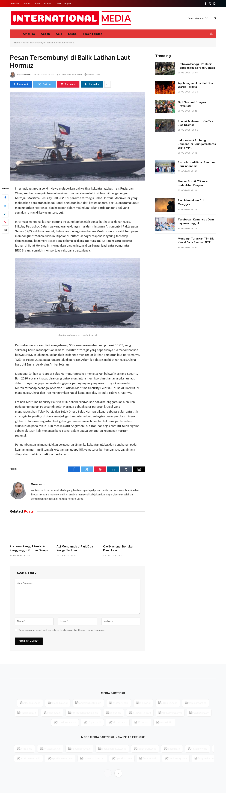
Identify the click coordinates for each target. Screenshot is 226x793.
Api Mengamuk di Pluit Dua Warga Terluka (74, 548)
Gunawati (25, 74)
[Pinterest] (5, 222)
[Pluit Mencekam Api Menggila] (165, 205)
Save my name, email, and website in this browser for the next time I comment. (62, 630)
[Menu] (15, 34)
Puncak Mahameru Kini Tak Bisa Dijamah (195, 123)
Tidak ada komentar (71, 74)
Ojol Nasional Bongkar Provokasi (118, 548)
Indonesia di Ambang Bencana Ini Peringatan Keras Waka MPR (197, 144)
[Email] (5, 230)
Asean (26, 3)
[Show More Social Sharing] (107, 84)
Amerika (14, 3)
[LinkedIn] (5, 214)
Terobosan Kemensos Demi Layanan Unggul (196, 221)
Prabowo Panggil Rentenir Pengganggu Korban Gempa (29, 548)
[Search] (214, 18)
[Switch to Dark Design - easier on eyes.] (211, 33)
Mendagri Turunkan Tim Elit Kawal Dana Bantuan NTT (196, 240)
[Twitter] (5, 205)
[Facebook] (5, 197)
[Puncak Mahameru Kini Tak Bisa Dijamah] (165, 125)
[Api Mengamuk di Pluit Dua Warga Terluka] (77, 530)
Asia (37, 3)
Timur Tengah (63, 3)
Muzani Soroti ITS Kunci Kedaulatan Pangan (193, 183)
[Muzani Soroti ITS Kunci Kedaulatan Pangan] (165, 186)
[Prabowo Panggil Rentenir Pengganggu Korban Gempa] (31, 530)
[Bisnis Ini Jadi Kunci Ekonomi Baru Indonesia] (165, 166)
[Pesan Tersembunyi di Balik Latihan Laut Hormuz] (77, 136)
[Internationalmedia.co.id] (71, 18)
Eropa (47, 3)
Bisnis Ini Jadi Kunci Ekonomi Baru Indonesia (196, 164)
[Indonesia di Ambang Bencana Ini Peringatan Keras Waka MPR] (165, 144)
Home (17, 42)
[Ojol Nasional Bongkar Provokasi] (124, 530)
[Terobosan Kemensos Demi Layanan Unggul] (165, 224)
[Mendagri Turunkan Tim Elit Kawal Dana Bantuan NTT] (165, 243)
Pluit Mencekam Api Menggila (191, 202)
